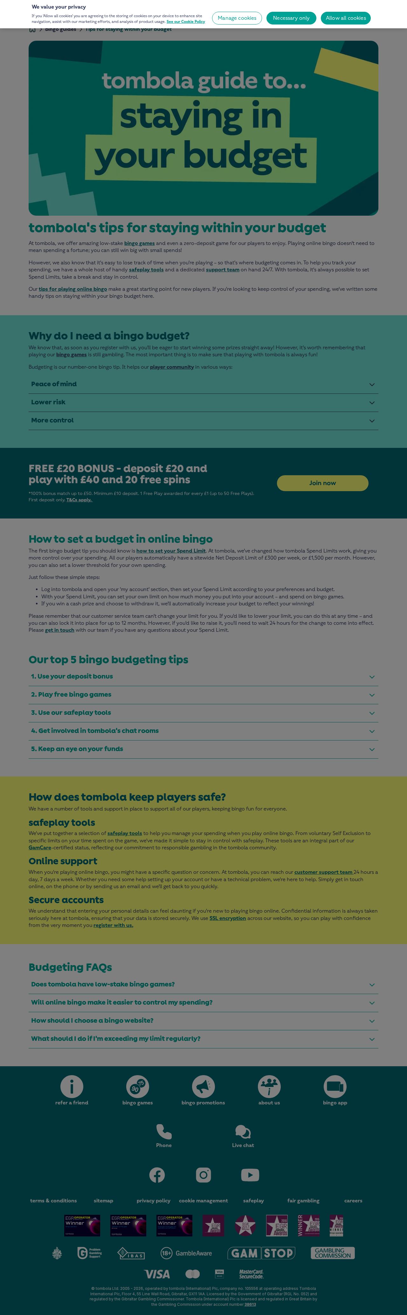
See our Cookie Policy (186, 21)
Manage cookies (237, 18)
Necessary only (291, 18)
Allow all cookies (346, 18)
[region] (203, 14)
